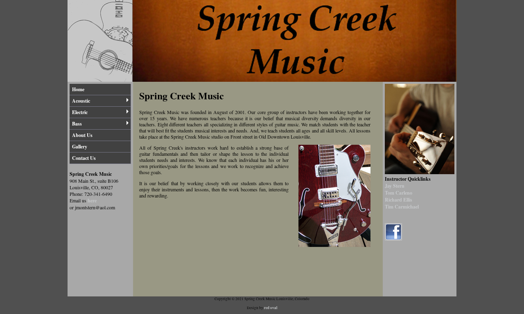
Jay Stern (394, 185)
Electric (80, 112)
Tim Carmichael (402, 206)
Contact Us (84, 158)
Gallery (79, 146)
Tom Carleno (398, 192)
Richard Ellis (398, 199)
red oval (271, 307)
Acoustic (81, 100)
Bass (77, 123)
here (92, 200)
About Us (82, 135)
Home (78, 89)
